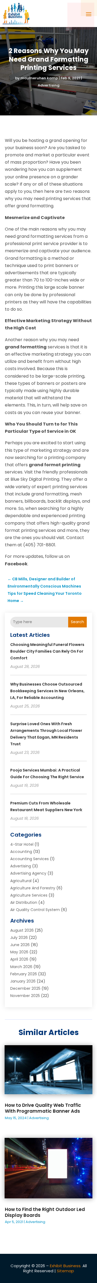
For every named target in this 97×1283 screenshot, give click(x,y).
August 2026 (22, 930)
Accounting (21, 851)
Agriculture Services (28, 895)
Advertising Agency (28, 873)
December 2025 (25, 988)
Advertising (49, 85)
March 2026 (21, 966)
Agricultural (21, 880)
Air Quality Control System (35, 909)
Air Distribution (23, 902)
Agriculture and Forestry (32, 888)
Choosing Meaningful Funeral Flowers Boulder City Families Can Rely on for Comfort (47, 651)
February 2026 (23, 974)
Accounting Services (29, 858)
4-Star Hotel (21, 844)
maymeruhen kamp (39, 78)
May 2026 (19, 952)
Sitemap (65, 1271)
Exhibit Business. (65, 1266)
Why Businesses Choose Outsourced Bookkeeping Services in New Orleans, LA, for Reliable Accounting (47, 691)
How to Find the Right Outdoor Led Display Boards (45, 1212)
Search (77, 621)
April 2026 (19, 959)
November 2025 (25, 995)
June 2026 (20, 944)
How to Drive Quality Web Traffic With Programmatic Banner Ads (43, 1108)
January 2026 (23, 981)
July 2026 (19, 937)
